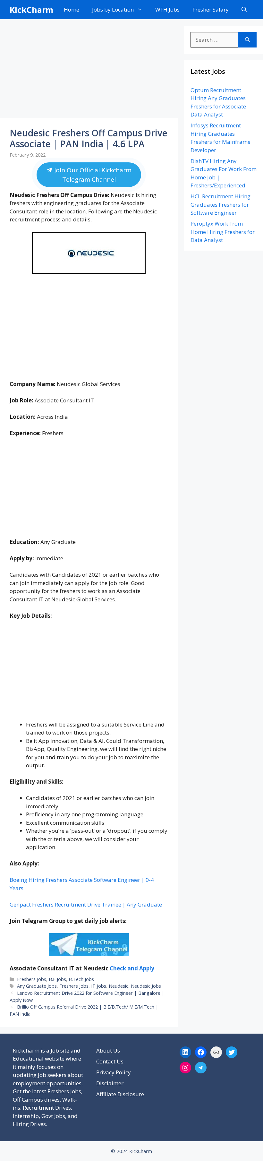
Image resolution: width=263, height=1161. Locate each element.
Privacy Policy (113, 1072)
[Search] (247, 39)
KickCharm (31, 9)
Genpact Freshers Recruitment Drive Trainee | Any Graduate (86, 904)
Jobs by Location (113, 9)
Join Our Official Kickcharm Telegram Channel (92, 175)
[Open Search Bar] (244, 9)
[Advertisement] (89, 71)
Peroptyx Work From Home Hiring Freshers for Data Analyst (223, 232)
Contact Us (109, 1061)
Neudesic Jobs (146, 986)
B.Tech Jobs (81, 979)
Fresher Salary (210, 9)
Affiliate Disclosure (120, 1094)
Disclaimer (109, 1083)
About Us (108, 1050)
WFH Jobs (167, 9)
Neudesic (118, 986)
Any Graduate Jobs (37, 986)
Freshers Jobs (31, 979)
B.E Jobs (57, 979)
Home (71, 9)
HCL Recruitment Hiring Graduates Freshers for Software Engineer (220, 204)
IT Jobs (98, 986)
